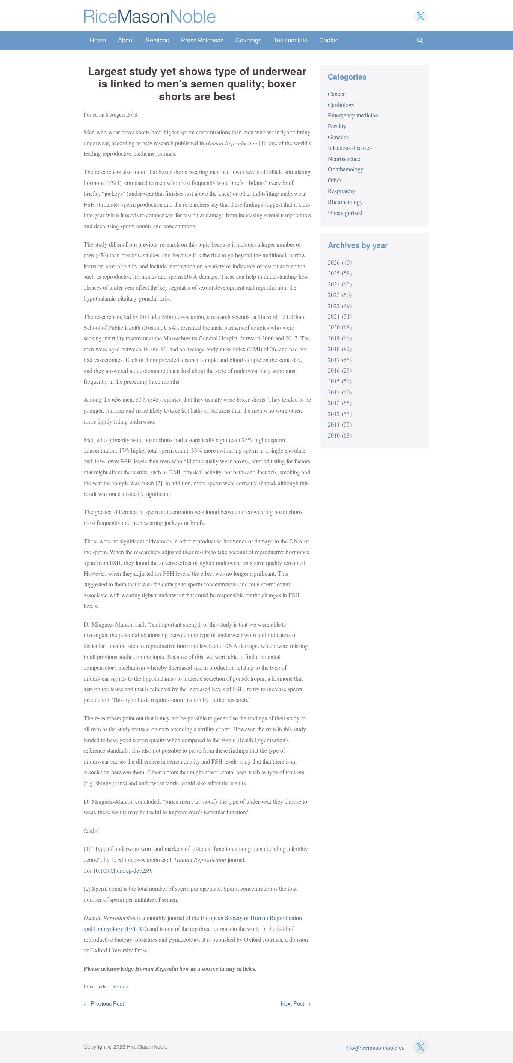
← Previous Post (104, 1003)
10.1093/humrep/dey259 (122, 870)
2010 (334, 435)
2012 (334, 414)
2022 (334, 306)
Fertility (119, 986)
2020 (334, 327)
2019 (334, 338)
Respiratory (341, 191)
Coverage (248, 40)
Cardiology (341, 104)
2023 (334, 295)
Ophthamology (346, 169)
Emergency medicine (353, 115)
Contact (329, 40)
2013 (334, 403)
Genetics (338, 137)
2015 (334, 381)
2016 (334, 370)
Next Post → (296, 1003)
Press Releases (202, 40)
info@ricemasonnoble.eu (375, 1047)
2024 (334, 284)
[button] (420, 40)
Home (98, 40)
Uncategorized (345, 213)
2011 (334, 424)
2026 (334, 262)
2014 (334, 392)
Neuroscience (344, 158)
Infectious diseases (349, 148)
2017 (334, 360)
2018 (334, 349)
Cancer (336, 94)
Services (157, 40)
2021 (334, 316)
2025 (334, 273)
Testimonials (290, 40)
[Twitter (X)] (420, 16)
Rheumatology (345, 202)
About (126, 40)
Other (334, 180)
